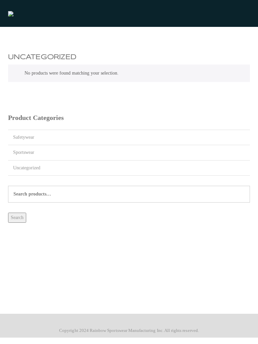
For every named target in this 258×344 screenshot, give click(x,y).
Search (17, 217)
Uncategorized (26, 167)
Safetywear (23, 137)
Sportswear (23, 152)
